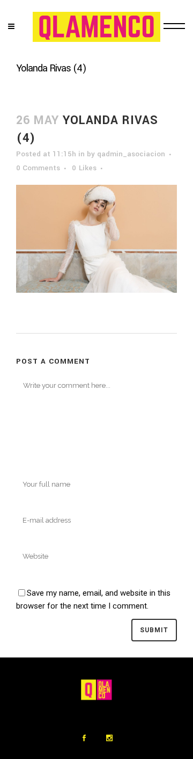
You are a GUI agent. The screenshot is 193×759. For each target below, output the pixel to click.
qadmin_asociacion (131, 154)
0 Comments (38, 168)
